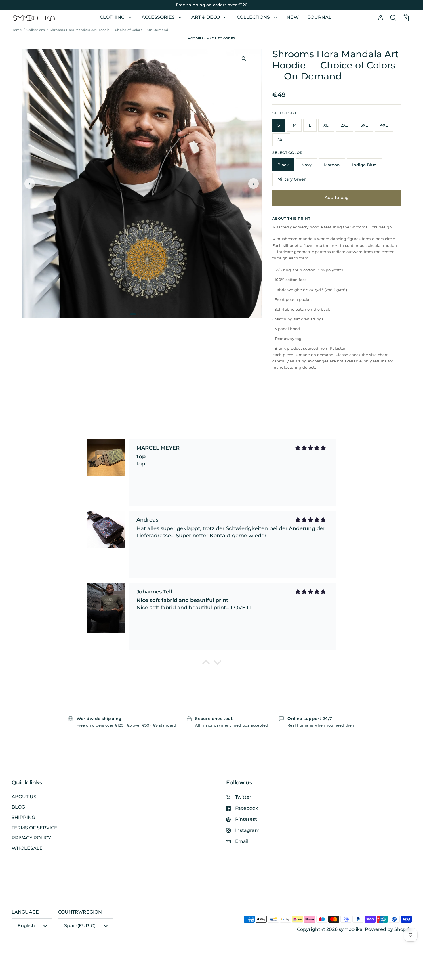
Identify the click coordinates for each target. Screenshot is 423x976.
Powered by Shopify (388, 929)
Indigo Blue (364, 164)
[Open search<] (393, 18)
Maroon (332, 164)
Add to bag (337, 197)
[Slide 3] (142, 314)
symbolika (351, 929)
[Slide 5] (149, 314)
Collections (35, 30)
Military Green (292, 179)
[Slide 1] (133, 314)
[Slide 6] (152, 314)
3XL (364, 125)
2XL (344, 125)
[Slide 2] (138, 314)
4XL (384, 125)
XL (325, 125)
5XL (281, 139)
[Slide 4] (145, 314)
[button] (393, 18)
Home (17, 30)
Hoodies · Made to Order (211, 38)
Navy (307, 164)
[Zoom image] (243, 58)
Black (283, 164)
